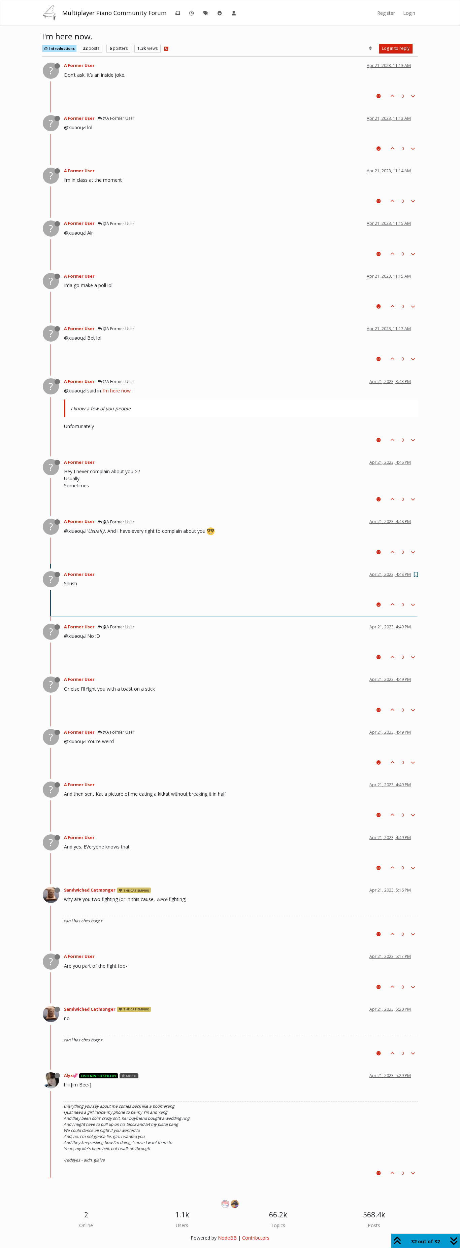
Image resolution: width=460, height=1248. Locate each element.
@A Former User (118, 118)
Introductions (61, 48)
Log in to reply (395, 48)
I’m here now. (117, 390)
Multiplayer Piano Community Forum (114, 13)
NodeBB (227, 1238)
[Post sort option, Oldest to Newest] (370, 48)
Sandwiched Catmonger (90, 890)
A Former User (79, 65)
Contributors (255, 1238)
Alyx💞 (71, 1075)
